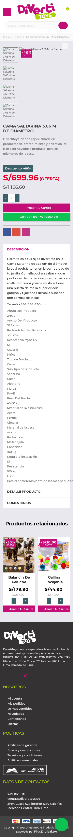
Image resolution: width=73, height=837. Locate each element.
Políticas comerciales (23, 760)
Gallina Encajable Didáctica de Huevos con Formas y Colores (54, 579)
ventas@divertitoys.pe (24, 799)
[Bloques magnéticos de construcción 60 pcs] (67, 127)
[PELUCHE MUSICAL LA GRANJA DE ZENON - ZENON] (60, 127)
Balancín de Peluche (19, 579)
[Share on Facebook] (7, 232)
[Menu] (7, 12)
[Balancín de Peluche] (19, 555)
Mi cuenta (15, 698)
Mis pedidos (16, 703)
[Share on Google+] (16, 232)
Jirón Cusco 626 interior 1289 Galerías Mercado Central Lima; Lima (35, 806)
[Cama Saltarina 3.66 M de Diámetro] (65, 46)
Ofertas (13, 724)
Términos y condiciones (25, 755)
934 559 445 (16, 793)
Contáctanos (17, 719)
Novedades (16, 714)
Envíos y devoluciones (24, 750)
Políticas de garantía (22, 745)
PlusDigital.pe (45, 831)
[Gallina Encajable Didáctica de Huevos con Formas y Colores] (54, 555)
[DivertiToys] (36, 11)
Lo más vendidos (20, 709)
